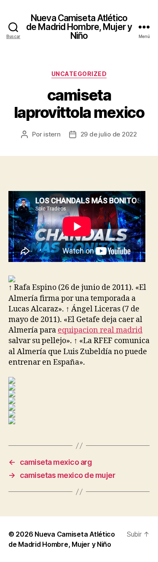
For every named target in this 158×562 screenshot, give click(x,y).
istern (51, 134)
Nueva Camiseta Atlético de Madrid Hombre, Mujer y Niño (79, 27)
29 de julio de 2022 (108, 134)
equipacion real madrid (100, 330)
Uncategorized (79, 73)
